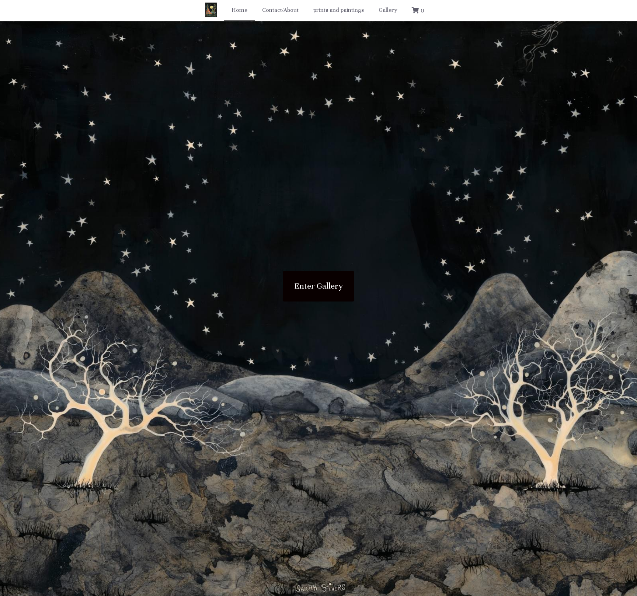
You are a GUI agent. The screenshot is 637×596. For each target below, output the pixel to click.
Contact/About (280, 10)
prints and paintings (338, 10)
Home (239, 10)
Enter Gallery (318, 285)
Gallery (388, 10)
